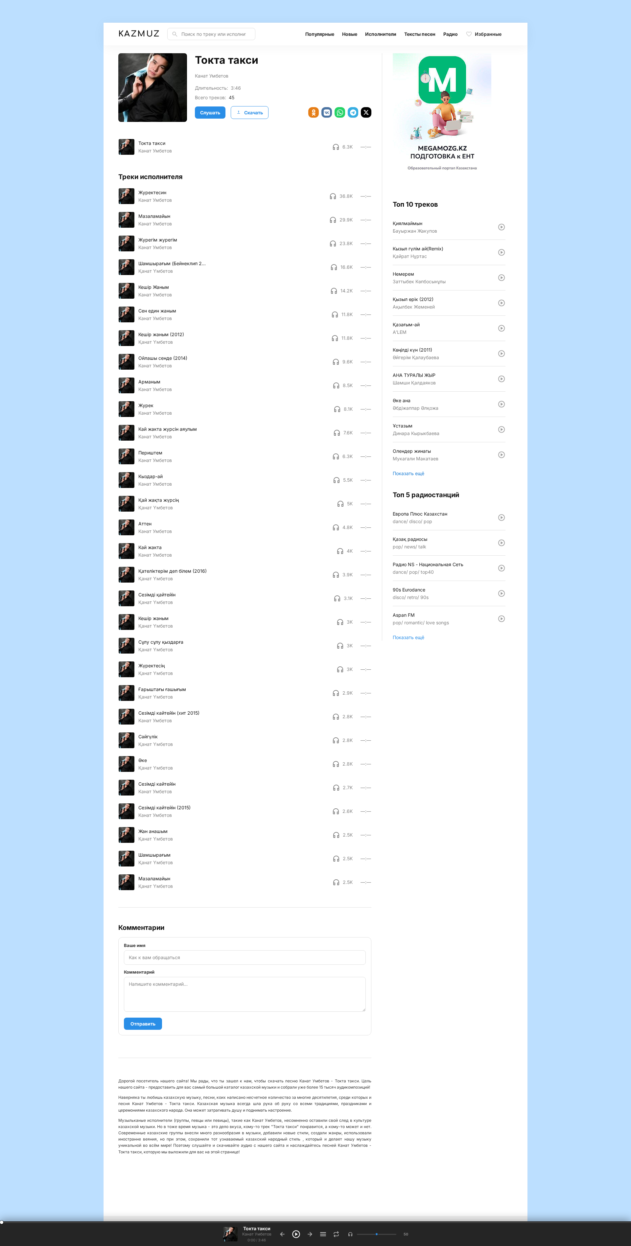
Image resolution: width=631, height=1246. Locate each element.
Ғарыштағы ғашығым (162, 689)
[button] (350, 1234)
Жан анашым (153, 831)
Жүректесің (151, 665)
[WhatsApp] (340, 112)
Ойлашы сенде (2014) (162, 358)
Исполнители (380, 34)
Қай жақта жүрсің (158, 500)
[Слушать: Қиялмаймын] (501, 227)
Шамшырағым (154, 855)
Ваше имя (135, 945)
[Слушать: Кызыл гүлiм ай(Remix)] (501, 252)
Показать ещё (408, 473)
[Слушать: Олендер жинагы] (501, 455)
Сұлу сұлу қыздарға (160, 642)
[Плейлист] (323, 1234)
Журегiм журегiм (157, 239)
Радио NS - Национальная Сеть (428, 564)
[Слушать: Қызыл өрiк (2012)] (501, 303)
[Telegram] (353, 112)
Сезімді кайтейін (156, 784)
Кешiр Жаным (153, 287)
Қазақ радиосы (410, 539)
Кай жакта (150, 547)
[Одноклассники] (313, 112)
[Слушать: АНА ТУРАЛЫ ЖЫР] (501, 379)
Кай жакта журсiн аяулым (167, 429)
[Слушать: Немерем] (501, 278)
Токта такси (151, 143)
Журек (145, 405)
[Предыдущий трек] (282, 1234)
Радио (450, 34)
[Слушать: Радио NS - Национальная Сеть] (501, 568)
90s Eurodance (409, 589)
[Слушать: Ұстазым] (501, 429)
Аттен (145, 523)
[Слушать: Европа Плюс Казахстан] (501, 517)
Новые (349, 34)
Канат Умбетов (211, 76)
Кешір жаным (153, 618)
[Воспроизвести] (126, 146)
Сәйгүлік (148, 736)
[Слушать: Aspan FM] (501, 619)
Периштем (150, 452)
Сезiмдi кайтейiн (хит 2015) (168, 713)
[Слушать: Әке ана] (501, 404)
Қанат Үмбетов (155, 271)
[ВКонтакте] (326, 112)
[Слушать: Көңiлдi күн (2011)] (501, 354)
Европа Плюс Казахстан (420, 514)
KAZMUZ (138, 34)
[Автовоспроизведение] (336, 1234)
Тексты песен (419, 34)
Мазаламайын (154, 216)
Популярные (319, 34)
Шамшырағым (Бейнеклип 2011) (172, 263)
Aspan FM (404, 615)
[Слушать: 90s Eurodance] (501, 593)
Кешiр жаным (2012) (161, 334)
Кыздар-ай (150, 476)
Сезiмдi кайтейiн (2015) (164, 807)
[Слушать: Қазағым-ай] (501, 328)
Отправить (142, 1024)
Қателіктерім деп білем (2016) (172, 571)
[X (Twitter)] (366, 112)
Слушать (210, 112)
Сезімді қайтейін (156, 594)
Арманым (149, 381)
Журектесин (152, 192)
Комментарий (139, 972)
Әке (142, 760)
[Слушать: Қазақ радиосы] (501, 543)
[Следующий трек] (310, 1234)
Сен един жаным (157, 310)
